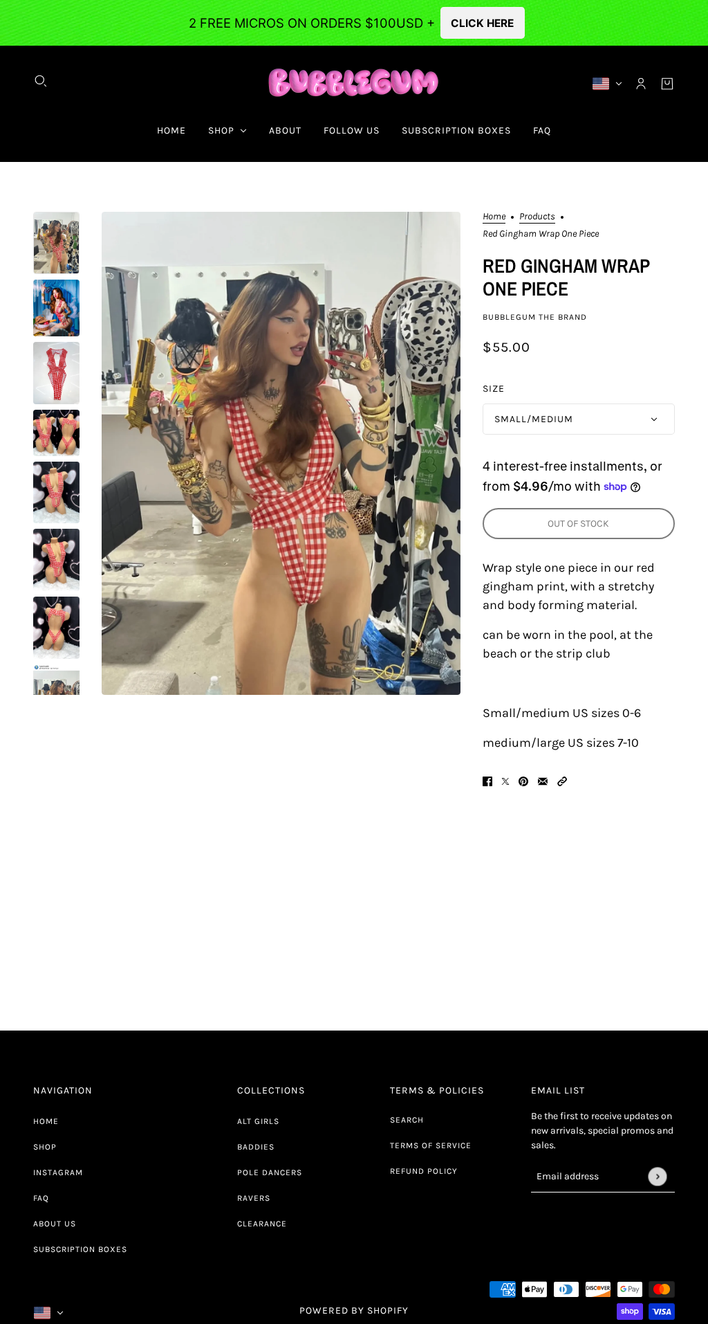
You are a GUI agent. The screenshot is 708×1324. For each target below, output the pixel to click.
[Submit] (657, 1176)
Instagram (58, 1172)
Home (494, 217)
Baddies (255, 1147)
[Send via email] (542, 780)
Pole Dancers (269, 1172)
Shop (45, 1147)
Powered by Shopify (354, 1310)
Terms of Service (431, 1145)
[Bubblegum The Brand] (354, 83)
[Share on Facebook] (487, 780)
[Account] (641, 83)
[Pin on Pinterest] (523, 780)
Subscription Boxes (80, 1249)
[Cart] (667, 83)
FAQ (41, 1198)
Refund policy (424, 1171)
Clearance (262, 1223)
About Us (54, 1223)
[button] (562, 780)
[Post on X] (505, 780)
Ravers (253, 1198)
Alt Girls (258, 1121)
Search (407, 1120)
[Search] (40, 81)
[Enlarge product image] (281, 453)
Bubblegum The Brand (535, 317)
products (537, 217)
